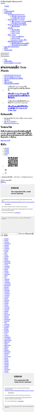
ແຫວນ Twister (15, 31)
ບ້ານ (5, 9)
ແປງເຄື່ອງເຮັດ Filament (18, 18)
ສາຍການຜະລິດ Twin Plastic (16, 19)
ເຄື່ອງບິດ (10, 28)
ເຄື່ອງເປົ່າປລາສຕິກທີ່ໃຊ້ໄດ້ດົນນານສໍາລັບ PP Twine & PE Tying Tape (18, 108)
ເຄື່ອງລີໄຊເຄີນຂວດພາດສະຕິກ (20, 43)
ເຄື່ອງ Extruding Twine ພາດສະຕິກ (21, 21)
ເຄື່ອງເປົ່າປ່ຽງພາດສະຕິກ (18, 23)
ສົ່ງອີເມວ (3, 182)
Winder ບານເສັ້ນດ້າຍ (17, 36)
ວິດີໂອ (6, 48)
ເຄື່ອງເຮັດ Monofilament (18, 16)
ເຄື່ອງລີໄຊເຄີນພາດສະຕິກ (15, 41)
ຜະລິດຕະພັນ (8, 13)
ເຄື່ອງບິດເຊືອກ (15, 30)
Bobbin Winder (15, 38)
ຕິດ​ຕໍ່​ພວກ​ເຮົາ (8, 50)
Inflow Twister (15, 33)
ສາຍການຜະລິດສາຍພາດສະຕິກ (17, 24)
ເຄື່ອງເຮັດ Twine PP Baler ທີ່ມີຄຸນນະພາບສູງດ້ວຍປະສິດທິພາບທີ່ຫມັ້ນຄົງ (19, 96)
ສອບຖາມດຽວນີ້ (5, 140)
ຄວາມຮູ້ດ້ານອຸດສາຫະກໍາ (11, 46)
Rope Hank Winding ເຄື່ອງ (19, 40)
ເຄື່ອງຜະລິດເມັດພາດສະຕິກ (19, 45)
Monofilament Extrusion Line (16, 14)
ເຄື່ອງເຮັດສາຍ (15, 26)
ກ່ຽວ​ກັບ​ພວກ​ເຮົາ (9, 11)
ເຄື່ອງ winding (12, 35)
